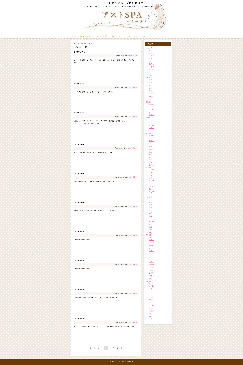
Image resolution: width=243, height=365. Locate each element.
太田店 (143, 36)
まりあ (151, 305)
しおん (151, 253)
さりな (151, 181)
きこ (150, 202)
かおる (151, 53)
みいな (151, 69)
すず (150, 162)
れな (150, 75)
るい (150, 152)
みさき (151, 128)
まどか (151, 93)
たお (150, 112)
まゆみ (151, 267)
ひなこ (151, 165)
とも (150, 302)
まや (150, 122)
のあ (150, 88)
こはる (151, 289)
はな (150, 189)
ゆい (150, 224)
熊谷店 (105, 36)
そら (150, 138)
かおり (151, 248)
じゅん (151, 210)
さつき (151, 205)
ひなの (151, 192)
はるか (151, 264)
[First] (82, 348)
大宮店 (148, 154)
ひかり (151, 91)
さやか (151, 291)
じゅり (151, 183)
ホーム (74, 36)
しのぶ (151, 159)
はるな (151, 64)
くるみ (151, 55)
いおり (151, 50)
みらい (151, 273)
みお (150, 146)
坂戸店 (98, 36)
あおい (151, 169)
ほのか (129, 55)
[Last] (129, 348)
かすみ (151, 135)
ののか (151, 186)
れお (150, 227)
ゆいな (151, 149)
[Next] (125, 348)
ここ (150, 119)
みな (150, 130)
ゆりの (151, 316)
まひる (151, 143)
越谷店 (82, 36)
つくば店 (128, 36)
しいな (151, 109)
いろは (151, 283)
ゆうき (151, 275)
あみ (150, 80)
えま (150, 175)
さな (150, 106)
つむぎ (151, 300)
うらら (151, 82)
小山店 (113, 36)
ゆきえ (151, 278)
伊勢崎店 (134, 148)
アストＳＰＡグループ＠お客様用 (121, 2)
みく (150, 218)
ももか (151, 311)
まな (150, 216)
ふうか (151, 67)
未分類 (148, 232)
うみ (150, 172)
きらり (151, 104)
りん (150, 319)
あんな (151, 242)
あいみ (151, 237)
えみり (151, 199)
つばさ (151, 297)
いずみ (151, 245)
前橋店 (136, 36)
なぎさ (151, 262)
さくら (151, 251)
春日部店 (89, 36)
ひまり (151, 141)
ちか (150, 256)
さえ (150, 178)
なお (150, 259)
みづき (151, 270)
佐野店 (120, 36)
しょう (151, 207)
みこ (150, 308)
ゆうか (151, 96)
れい (150, 99)
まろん (151, 125)
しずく (151, 58)
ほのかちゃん (79, 52)
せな (150, 294)
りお (150, 72)
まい (150, 194)
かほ (150, 85)
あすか (151, 240)
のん (150, 213)
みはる (151, 221)
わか (150, 229)
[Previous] (86, 348)
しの (150, 61)
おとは (151, 286)
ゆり (150, 313)
